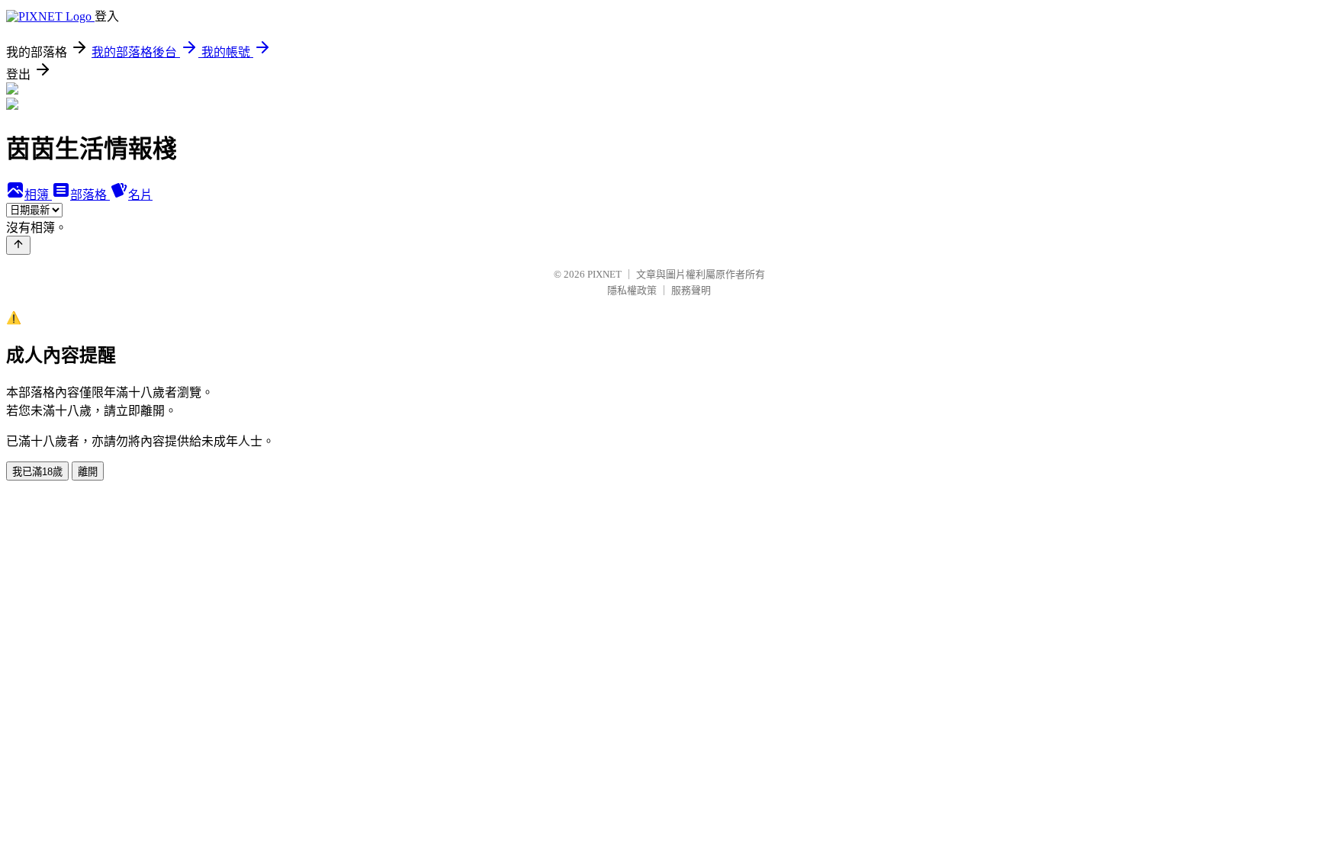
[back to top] (18, 245)
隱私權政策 (632, 290)
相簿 (38, 194)
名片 (140, 194)
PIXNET (604, 274)
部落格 (90, 194)
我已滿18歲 (37, 471)
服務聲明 (691, 290)
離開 (88, 471)
